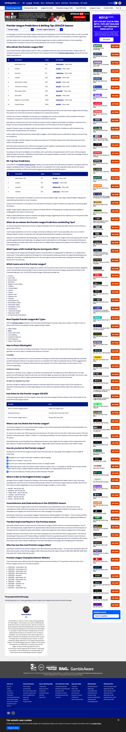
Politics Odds (74, 688)
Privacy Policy (10, 693)
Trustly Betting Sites (92, 691)
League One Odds (47, 8)
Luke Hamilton (26, 614)
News (42, 3)
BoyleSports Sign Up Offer (110, 697)
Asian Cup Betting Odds (29, 695)
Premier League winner (66, 53)
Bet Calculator (74, 3)
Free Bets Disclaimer (11, 703)
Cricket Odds (42, 691)
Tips (23, 3)
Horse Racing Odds (44, 693)
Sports (57, 3)
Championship (27, 688)
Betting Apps (91, 688)
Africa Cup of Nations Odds (29, 691)
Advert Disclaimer (115, 13)
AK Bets (58, 69)
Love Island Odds (75, 691)
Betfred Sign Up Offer (109, 695)
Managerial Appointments (61, 695)
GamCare (80, 673)
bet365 (58, 78)
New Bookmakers (92, 695)
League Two (26, 699)
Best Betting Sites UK (92, 686)
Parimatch (60, 64)
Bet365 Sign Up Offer (108, 688)
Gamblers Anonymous (96, 673)
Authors (9, 688)
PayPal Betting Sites (92, 693)
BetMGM (56, 183)
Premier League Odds (13, 8)
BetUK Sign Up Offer (108, 693)
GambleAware (87, 673)
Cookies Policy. (96, 724)
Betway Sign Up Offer (109, 699)
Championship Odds (30, 8)
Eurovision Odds (75, 693)
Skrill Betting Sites (92, 699)
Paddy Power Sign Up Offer (110, 686)
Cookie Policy (10, 695)
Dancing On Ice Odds (76, 695)
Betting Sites (50, 3)
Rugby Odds (42, 697)
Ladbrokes (59, 73)
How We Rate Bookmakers (13, 697)
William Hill (56, 187)
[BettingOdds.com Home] (12, 3)
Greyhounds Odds (43, 688)
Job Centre (58, 697)
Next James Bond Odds (77, 699)
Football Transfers (27, 701)
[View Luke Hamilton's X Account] (26, 617)
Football (29, 3)
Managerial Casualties (61, 693)
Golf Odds (41, 695)
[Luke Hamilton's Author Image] (26, 609)
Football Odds (42, 686)
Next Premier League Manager (62, 688)
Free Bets (36, 3)
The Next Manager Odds (61, 686)
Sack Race (64, 3)
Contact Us (9, 691)
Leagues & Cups (95, 8)
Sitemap (9, 706)
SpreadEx (59, 91)
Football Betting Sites (93, 701)
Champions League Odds (64, 8)
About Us (9, 686)
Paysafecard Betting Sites (94, 697)
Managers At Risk (59, 691)
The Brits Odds (74, 697)
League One (26, 697)
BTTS (9, 331)
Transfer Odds (108, 8)
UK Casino (83, 3)
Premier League (17, 323)
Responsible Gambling (12, 699)
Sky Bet (58, 96)
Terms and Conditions (12, 701)
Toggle (115, 3)
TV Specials (74, 686)
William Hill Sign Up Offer (109, 691)
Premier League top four (26, 165)
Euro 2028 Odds (81, 8)
